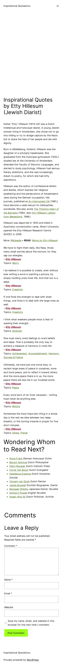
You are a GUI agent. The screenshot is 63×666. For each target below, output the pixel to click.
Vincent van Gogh (19, 481)
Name (8, 579)
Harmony (53, 353)
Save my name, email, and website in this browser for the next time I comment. (31, 622)
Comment (10, 545)
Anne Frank (15, 458)
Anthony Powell (18, 492)
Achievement (19, 353)
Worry (15, 263)
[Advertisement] (31, 53)
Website (8, 607)
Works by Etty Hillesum (45, 240)
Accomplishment (37, 353)
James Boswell (17, 485)
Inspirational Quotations (17, 5)
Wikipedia (16, 240)
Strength (17, 330)
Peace (15, 387)
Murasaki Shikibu (18, 489)
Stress (15, 432)
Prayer (24, 432)
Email (8, 593)
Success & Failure (13, 357)
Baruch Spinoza (18, 462)
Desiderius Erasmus (20, 473)
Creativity (17, 289)
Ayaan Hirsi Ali (17, 496)
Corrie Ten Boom (18, 469)
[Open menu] (57, 6)
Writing (16, 406)
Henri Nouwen (17, 466)
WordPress (33, 659)
